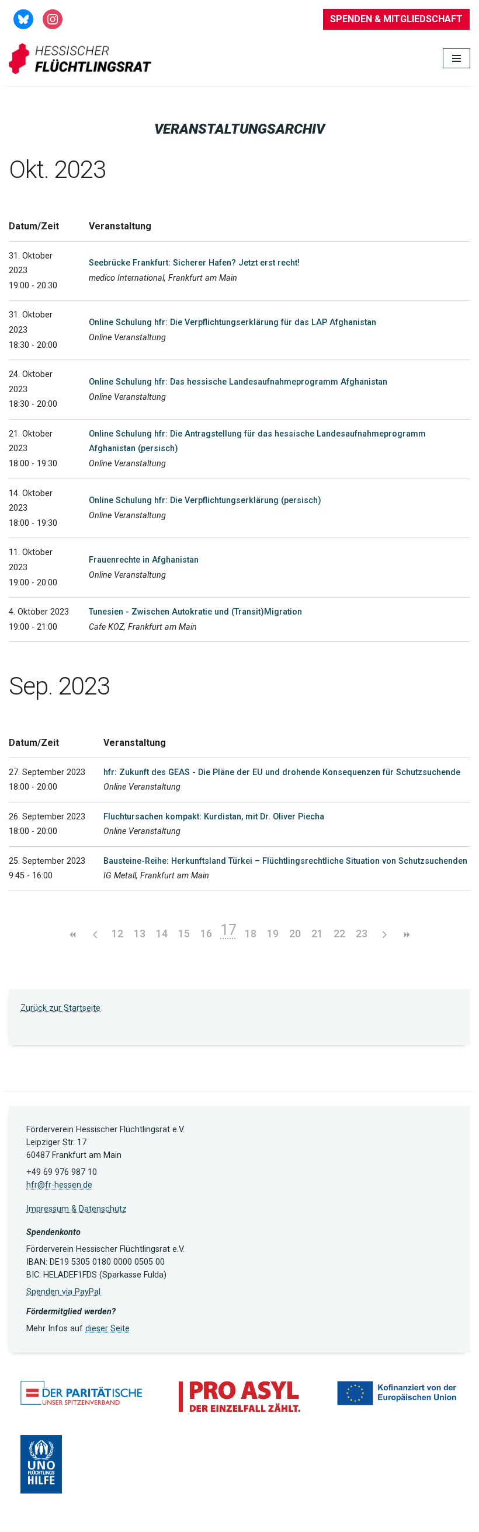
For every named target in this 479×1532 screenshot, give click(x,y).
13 (139, 933)
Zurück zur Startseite (60, 1008)
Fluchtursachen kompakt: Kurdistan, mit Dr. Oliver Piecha (213, 817)
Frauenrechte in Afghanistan (144, 560)
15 (184, 933)
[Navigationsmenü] (456, 58)
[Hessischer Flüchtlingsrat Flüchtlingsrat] (83, 58)
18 (250, 933)
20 (295, 933)
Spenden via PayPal (63, 1292)
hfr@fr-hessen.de (59, 1185)
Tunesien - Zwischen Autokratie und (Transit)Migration (195, 612)
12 (117, 933)
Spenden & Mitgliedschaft (396, 19)
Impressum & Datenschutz (76, 1209)
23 (361, 933)
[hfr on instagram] (53, 18)
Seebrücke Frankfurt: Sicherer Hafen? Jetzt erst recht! (194, 263)
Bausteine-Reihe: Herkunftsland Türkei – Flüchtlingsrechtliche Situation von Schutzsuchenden (285, 861)
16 (206, 933)
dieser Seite (107, 1329)
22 (339, 933)
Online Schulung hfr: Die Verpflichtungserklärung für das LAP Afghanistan (232, 322)
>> (406, 934)
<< (73, 934)
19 (273, 933)
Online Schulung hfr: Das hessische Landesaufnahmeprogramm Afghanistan (238, 382)
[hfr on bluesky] (23, 18)
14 (162, 933)
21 (317, 933)
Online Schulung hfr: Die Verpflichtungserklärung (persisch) (205, 500)
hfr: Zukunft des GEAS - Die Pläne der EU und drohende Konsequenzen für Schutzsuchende (281, 772)
